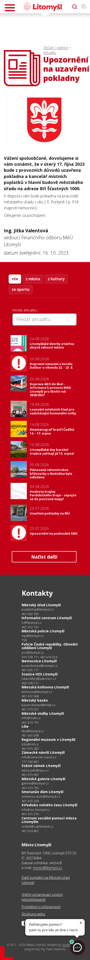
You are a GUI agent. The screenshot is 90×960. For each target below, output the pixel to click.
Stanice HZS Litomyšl (40, 674)
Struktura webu (33, 914)
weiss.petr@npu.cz (35, 770)
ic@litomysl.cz (32, 622)
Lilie (25, 726)
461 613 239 (30, 801)
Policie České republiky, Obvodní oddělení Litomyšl (50, 646)
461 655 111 (30, 670)
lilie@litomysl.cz (33, 731)
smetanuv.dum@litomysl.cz (41, 796)
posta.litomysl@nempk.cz (40, 666)
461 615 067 (30, 774)
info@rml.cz (30, 744)
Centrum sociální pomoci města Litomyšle (49, 820)
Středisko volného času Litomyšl (49, 805)
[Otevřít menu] (10, 7)
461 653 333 (30, 614)
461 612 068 (30, 696)
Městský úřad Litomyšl (41, 605)
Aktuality (49, 52)
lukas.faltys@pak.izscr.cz (39, 678)
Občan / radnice (55, 47)
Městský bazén (35, 700)
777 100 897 (30, 762)
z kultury (56, 278)
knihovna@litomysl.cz (37, 692)
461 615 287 (30, 748)
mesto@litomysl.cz (47, 867)
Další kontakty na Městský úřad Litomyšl (46, 880)
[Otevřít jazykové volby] (84, 7)
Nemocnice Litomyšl (39, 661)
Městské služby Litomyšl (43, 713)
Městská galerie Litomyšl (43, 779)
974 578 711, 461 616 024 (39, 657)
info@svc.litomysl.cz (36, 809)
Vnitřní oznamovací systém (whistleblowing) (42, 897)
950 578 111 (30, 683)
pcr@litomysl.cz (33, 652)
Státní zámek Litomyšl (41, 765)
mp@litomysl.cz (33, 636)
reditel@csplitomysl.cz (38, 826)
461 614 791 (30, 722)
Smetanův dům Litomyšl (42, 791)
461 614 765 (30, 788)
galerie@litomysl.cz (35, 783)
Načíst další (44, 557)
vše (15, 278)
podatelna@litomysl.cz (38, 609)
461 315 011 (30, 709)
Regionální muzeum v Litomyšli (48, 739)
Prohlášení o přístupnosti (41, 906)
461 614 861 (30, 831)
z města (33, 278)
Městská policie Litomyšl (43, 631)
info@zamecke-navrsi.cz (39, 757)
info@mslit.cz (31, 718)
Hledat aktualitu (24, 310)
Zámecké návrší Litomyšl (43, 752)
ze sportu (21, 289)
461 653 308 (30, 735)
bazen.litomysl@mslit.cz (38, 705)
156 (24, 640)
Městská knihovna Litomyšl (45, 687)
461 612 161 (30, 627)
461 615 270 (30, 814)
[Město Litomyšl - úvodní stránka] (43, 6)
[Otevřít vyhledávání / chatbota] (74, 7)
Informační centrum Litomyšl (47, 618)
